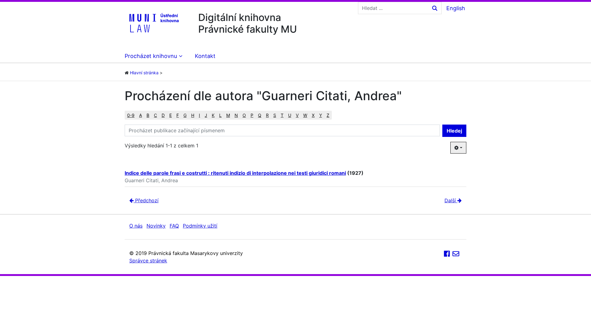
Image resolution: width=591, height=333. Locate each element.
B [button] (148, 115)
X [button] (313, 115)
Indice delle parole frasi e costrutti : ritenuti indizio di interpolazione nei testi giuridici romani (235, 173)
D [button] (163, 115)
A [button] (140, 115)
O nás (136, 226)
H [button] (192, 115)
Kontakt (205, 56)
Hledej (454, 131)
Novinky (156, 226)
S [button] (274, 115)
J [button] (206, 115)
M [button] (228, 115)
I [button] (199, 115)
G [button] (185, 115)
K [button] (213, 115)
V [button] (297, 115)
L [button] (220, 115)
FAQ (174, 226)
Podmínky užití (200, 226)
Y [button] (320, 115)
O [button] (244, 115)
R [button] (267, 115)
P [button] (252, 115)
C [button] (155, 115)
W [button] (305, 115)
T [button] (282, 115)
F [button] (177, 115)
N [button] (236, 115)
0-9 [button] (131, 115)
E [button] (170, 115)
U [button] (289, 115)
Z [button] (328, 115)
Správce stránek (148, 260)
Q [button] (259, 115)
